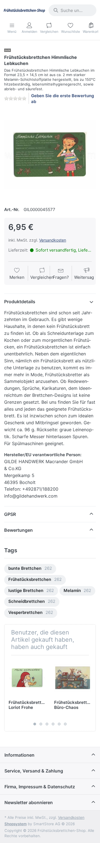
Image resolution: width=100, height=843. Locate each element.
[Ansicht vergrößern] (50, 154)
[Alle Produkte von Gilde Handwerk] (7, 49)
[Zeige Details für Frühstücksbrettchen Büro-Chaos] (72, 677)
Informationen (19, 755)
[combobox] (72, 10)
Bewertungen (18, 530)
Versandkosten (52, 240)
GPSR (10, 514)
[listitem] (50, 154)
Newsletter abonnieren (28, 802)
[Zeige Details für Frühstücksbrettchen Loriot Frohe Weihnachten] (27, 677)
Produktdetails (19, 301)
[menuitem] (30, 569)
